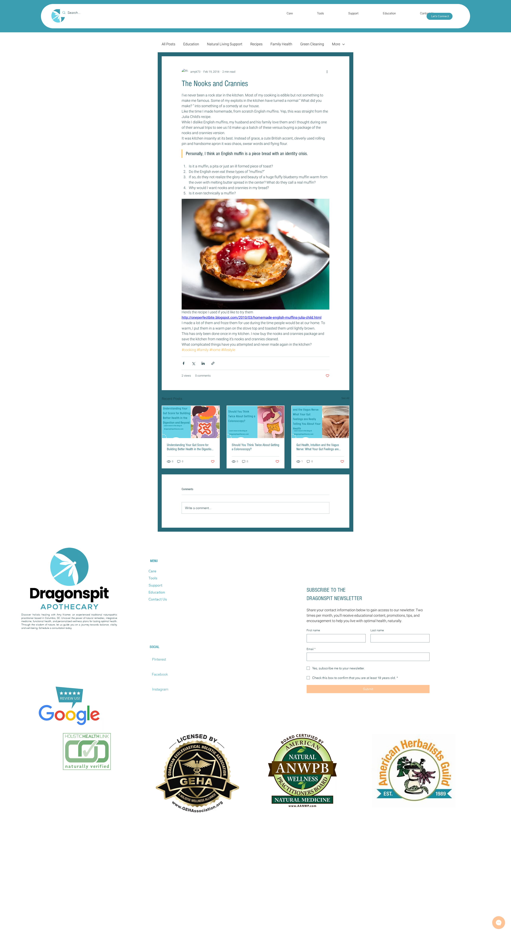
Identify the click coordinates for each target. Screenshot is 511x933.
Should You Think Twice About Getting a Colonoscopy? (255, 447)
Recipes (256, 44)
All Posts (168, 44)
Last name (377, 630)
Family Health (281, 44)
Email (311, 649)
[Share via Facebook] (183, 363)
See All (345, 398)
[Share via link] (213, 363)
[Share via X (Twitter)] (193, 363)
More (336, 44)
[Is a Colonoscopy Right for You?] (255, 422)
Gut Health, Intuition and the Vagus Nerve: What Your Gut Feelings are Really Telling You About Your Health (318, 447)
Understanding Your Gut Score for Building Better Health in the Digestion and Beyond (190, 447)
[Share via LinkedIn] (203, 363)
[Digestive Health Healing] (190, 422)
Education (191, 44)
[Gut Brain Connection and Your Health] (320, 422)
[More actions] (327, 71)
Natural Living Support (224, 44)
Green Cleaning (312, 44)
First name (313, 630)
